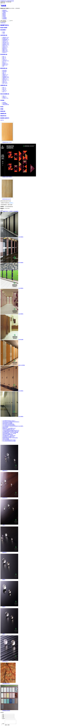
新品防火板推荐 (3, 27)
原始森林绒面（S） (5, 39)
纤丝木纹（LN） (5, 46)
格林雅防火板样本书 (4, 118)
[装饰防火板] (2, 22)
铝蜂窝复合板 (3, 113)
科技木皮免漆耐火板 (4, 93)
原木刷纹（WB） (5, 38)
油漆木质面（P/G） (5, 42)
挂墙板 (1, 108)
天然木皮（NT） (5, 41)
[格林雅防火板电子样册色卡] (18, 176)
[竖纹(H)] (9, 578)
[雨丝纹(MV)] (9, 551)
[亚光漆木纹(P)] (9, 497)
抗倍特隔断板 (4, 103)
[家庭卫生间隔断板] (9, 365)
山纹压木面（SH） (5, 60)
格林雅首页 (4, 10)
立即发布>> (11, 202)
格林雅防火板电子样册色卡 (7, 176)
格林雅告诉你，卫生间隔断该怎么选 (8, 428)
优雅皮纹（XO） (5, 74)
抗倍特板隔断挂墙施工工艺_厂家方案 (9, 433)
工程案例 (4, 12)
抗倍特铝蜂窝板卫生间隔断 (7, 422)
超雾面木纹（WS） (5, 44)
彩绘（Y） (4, 91)
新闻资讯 (4, 14)
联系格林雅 (4, 18)
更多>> (63, 418)
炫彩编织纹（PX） (5, 76)
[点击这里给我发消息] (9, 206)
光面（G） (4, 72)
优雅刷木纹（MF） (5, 37)
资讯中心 (5, 0)
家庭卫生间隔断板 (21, 365)
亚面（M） (4, 57)
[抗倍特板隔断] (9, 339)
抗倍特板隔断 (20, 339)
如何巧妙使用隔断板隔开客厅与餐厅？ (9, 439)
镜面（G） (4, 87)
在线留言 (8, 0)
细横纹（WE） (5, 50)
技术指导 (4, 16)
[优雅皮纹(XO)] (9, 469)
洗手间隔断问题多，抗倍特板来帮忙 (8, 435)
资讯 (1, 418)
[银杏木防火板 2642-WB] (7, 198)
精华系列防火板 (3, 68)
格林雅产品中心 (5, 11)
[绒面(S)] (9, 633)
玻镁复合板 (2, 111)
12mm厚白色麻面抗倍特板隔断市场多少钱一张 (10, 430)
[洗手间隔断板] (9, 262)
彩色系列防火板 (3, 54)
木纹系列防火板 (3, 35)
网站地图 (12, 0)
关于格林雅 (4, 17)
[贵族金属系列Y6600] (8, 682)
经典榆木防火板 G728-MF (7, 142)
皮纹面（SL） (4, 75)
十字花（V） (4, 90)
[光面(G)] (9, 524)
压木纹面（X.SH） (5, 43)
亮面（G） (4, 58)
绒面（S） (4, 56)
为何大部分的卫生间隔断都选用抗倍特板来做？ (11, 421)
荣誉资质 (4, 15)
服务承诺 (4, 13)
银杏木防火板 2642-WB (6, 199)
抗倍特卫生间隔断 (5, 438)
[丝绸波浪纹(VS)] (9, 660)
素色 (3, 66)
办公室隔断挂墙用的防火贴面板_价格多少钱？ (10, 431)
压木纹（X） (4, 59)
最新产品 (2, 443)
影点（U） (4, 61)
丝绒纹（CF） (5, 78)
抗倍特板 (2, 100)
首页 (1, 211)
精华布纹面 (4, 71)
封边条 (1, 106)
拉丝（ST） (4, 88)
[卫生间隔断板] (9, 236)
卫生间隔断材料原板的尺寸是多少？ (8, 420)
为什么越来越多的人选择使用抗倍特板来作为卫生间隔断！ (13, 426)
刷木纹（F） (4, 62)
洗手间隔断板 (20, 262)
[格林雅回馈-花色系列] (9, 709)
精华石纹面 (4, 70)
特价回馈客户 (3, 29)
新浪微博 (2, 0)
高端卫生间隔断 (5, 427)
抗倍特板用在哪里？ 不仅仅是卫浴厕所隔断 (10, 432)
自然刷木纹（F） (5, 40)
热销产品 (2, 120)
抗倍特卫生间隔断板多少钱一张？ (8, 429)
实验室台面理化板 (5, 104)
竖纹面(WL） (4, 52)
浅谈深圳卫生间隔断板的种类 (7, 434)
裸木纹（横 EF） (5, 51)
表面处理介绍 (3, 115)
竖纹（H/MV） (5, 83)
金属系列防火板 (3, 85)
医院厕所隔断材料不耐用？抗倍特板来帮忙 (10, 437)
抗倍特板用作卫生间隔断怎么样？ (8, 436)
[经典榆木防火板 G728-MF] (7, 141)
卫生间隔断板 (20, 236)
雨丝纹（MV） (5, 45)
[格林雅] (3, 5)
